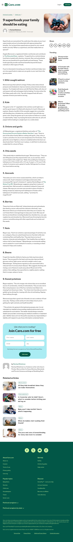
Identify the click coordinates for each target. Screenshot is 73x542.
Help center (41, 467)
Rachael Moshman (15, 30)
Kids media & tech (23, 394)
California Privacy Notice (40, 533)
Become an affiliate (43, 491)
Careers (5, 464)
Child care (18, 14)
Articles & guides (8, 14)
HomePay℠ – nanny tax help (45, 482)
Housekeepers (7, 491)
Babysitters (6, 482)
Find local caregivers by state (12, 508)
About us (5, 461)
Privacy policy (7, 470)
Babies (20, 406)
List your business (43, 485)
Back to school (22, 382)
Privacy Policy (38, 349)
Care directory (42, 495)
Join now (67, 4)
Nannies (5, 485)
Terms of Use (29, 349)
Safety (39, 461)
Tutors (4, 495)
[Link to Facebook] (27, 450)
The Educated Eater (11, 56)
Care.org (5, 473)
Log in (59, 4)
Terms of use (6, 467)
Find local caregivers (10, 503)
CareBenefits (41, 488)
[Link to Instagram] (46, 450)
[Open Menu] (2, 5)
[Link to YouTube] (40, 450)
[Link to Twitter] (33, 450)
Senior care (6, 498)
